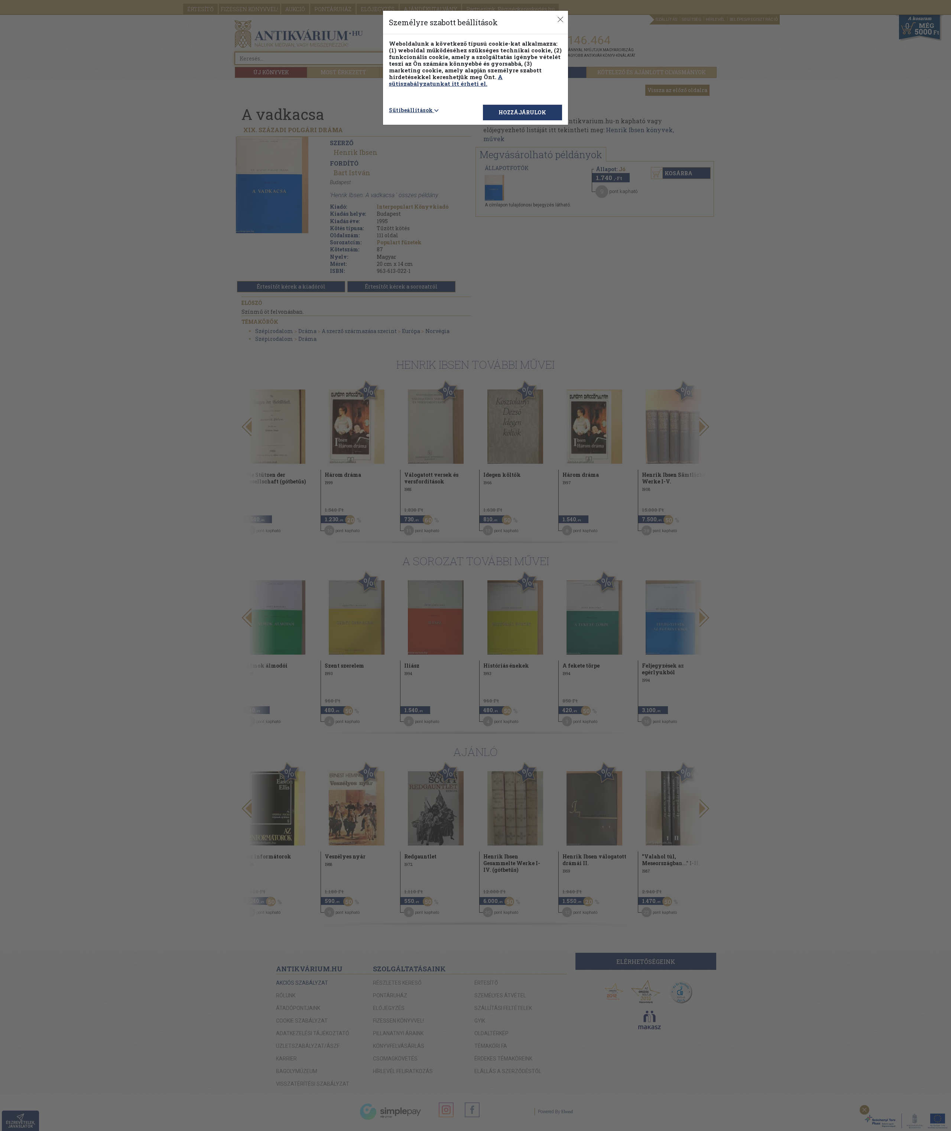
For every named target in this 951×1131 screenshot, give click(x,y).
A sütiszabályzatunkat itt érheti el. (446, 80)
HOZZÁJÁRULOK (522, 112)
